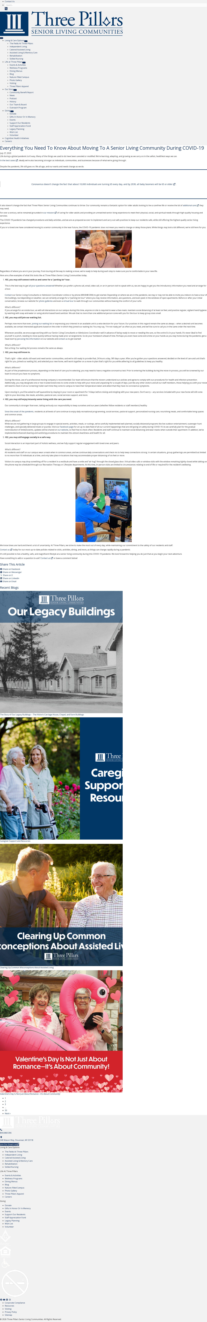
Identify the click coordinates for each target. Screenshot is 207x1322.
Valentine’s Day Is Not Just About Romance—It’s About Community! (30, 1094)
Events (8, 1211)
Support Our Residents (15, 1214)
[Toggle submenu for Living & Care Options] (25, 41)
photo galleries (46, 301)
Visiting (8, 1309)
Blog (7, 1184)
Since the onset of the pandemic (19, 411)
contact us (63, 339)
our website (63, 429)
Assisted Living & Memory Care (19, 1161)
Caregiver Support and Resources (15, 841)
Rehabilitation (11, 1164)
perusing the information (28, 339)
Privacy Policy (11, 1312)
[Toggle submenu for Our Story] (15, 90)
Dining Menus (11, 1181)
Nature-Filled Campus (14, 1187)
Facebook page (67, 427)
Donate (8, 1205)
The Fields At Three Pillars (16, 1151)
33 (6, 1110)
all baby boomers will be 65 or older (155, 184)
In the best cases (8, 160)
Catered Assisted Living (15, 1157)
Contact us (5, 549)
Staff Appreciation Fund (15, 1217)
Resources (9, 1305)
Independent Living (13, 1154)
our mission (48, 212)
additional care (190, 205)
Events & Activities (13, 1175)
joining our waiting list (42, 323)
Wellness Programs (13, 1178)
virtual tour (68, 301)
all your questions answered (41, 285)
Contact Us (10, 1)
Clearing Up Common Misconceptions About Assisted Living (27, 967)
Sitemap (8, 1315)
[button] (6, 8)
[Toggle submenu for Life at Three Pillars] (24, 62)
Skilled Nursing (11, 1167)
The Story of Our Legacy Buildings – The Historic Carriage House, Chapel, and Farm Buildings (42, 714)
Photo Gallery (11, 1190)
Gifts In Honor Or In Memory (18, 1208)
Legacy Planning (12, 1220)
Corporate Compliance (15, 1302)
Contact (8, 295)
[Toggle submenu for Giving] (12, 111)
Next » (8, 1113)
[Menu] (1, 38)
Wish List (9, 1223)
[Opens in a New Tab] (1, 1137)
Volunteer (9, 1226)
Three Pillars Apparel (14, 1193)
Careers (8, 1196)
